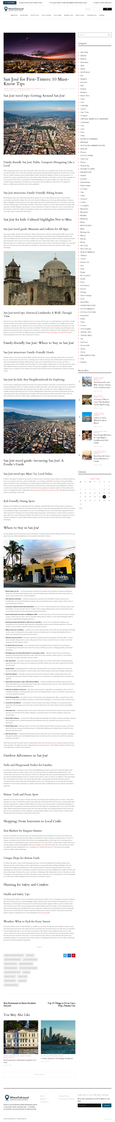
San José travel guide (28, 968)
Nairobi (83, 239)
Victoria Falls (84, 345)
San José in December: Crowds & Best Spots (58, 332)
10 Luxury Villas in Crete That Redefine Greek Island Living (63, 3)
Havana (83, 162)
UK (81, 339)
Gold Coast (84, 159)
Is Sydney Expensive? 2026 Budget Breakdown (57, 1058)
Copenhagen (84, 122)
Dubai (82, 135)
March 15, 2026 (98, 391)
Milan (82, 229)
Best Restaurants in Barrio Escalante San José (45, 490)
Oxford (83, 259)
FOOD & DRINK (57, 15)
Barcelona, (98, 451)
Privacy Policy (64, 1096)
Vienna (82, 349)
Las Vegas (83, 189)
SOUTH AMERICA (87, 309)
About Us (43, 1099)
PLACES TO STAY (35, 15)
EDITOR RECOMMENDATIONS (92, 145)
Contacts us (44, 1102)
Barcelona (83, 82)
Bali (81, 75)
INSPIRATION (14, 15)
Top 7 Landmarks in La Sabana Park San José (39, 847)
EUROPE (83, 149)
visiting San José (11, 985)
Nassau (82, 242)
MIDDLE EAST (86, 225)
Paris (82, 265)
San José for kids (30, 959)
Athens (82, 69)
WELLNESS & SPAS (68, 15)
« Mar (80, 508)
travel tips (22, 976)
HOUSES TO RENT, (99, 377)
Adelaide (83, 56)
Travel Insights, (98, 396)
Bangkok (83, 79)
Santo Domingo (86, 295)
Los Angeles (84, 205)
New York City (85, 249)
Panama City (84, 262)
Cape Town (84, 112)
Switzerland (84, 315)
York (82, 359)
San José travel (10, 968)
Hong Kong (84, 165)
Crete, (96, 395)
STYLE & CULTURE (46, 15)
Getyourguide (45, 913)
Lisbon (82, 195)
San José (27, 88)
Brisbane (83, 89)
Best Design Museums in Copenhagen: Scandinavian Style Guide (102, 439)
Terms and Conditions (66, 1099)
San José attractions (12, 959)
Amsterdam (84, 62)
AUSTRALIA (44, 1055)
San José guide (10, 963)
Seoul (82, 299)
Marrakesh (84, 212)
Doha (82, 132)
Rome (82, 282)
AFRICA (83, 59)
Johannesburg (85, 182)
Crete (82, 125)
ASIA (82, 66)
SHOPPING (101, 15)
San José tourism (26, 963)
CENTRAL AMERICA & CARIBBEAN (14, 88)
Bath (82, 85)
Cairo (82, 102)
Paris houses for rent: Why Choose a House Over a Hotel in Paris (102, 385)
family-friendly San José (14, 955)
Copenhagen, (98, 431)
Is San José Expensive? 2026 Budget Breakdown (50, 745)
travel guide (9, 976)
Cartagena (84, 115)
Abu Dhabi (84, 52)
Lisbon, (96, 413)
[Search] (107, 9)
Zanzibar (83, 362)
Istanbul (28, 1055)
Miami (82, 222)
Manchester (84, 209)
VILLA (82, 352)
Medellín (83, 215)
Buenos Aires (84, 96)
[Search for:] (94, 35)
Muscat (82, 235)
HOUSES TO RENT (87, 169)
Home (42, 1096)
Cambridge (84, 105)
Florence (83, 152)
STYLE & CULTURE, (99, 414)
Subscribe (107, 1105)
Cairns (82, 99)
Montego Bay (85, 232)
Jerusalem (83, 179)
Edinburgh (84, 142)
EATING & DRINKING (10, 1055)
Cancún (83, 109)
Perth (82, 269)
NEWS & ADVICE (80, 15)
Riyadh (82, 279)
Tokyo (82, 322)
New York (84, 245)
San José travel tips (12, 972)
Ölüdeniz (83, 255)
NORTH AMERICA (87, 252)
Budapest (83, 92)
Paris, (96, 378)
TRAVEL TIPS (85, 332)
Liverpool (83, 199)
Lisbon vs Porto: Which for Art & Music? (101, 3)
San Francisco (85, 285)
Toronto (83, 325)
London (83, 202)
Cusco (82, 129)
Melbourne (84, 219)
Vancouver (84, 342)
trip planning (10, 980)
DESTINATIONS (24, 15)
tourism (26, 972)
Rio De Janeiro (85, 275)
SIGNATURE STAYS (91, 15)
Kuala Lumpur (85, 185)
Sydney (50, 1055)
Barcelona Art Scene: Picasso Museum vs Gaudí (102, 458)
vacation (22, 980)
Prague (82, 272)
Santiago (83, 292)
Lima (82, 192)
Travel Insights (36, 88)
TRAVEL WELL (86, 335)
